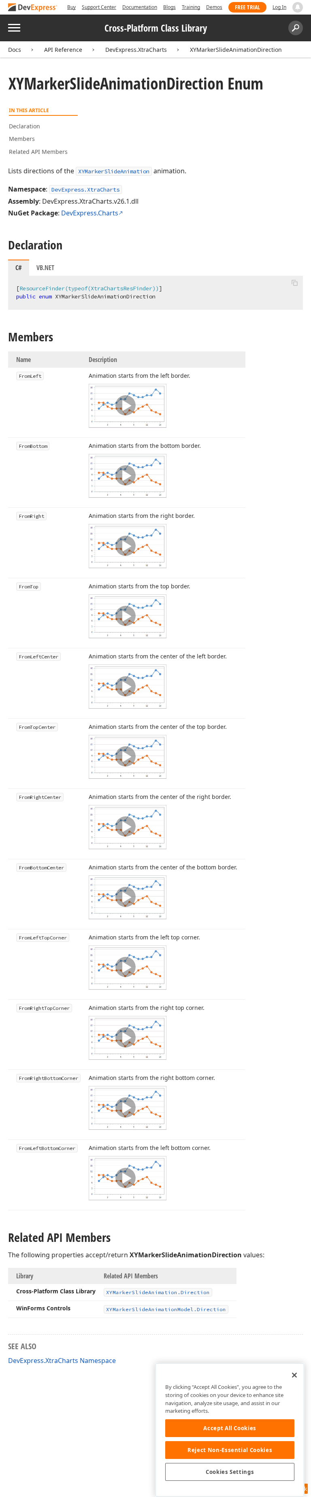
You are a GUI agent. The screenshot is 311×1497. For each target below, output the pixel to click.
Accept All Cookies (229, 1428)
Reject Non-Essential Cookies (229, 1450)
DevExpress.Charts (89, 213)
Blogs (169, 7)
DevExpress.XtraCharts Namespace (62, 1360)
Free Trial (247, 7)
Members (22, 139)
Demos (214, 7)
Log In (279, 7)
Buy (71, 7)
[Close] (294, 1375)
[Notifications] (297, 7)
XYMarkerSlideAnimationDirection (236, 49)
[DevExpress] (33, 8)
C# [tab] (18, 267)
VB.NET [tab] (45, 267)
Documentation (139, 7)
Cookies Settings (230, 1472)
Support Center (99, 7)
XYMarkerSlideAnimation (113, 171)
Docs (14, 49)
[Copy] (294, 283)
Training (191, 7)
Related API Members (38, 151)
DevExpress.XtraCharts (136, 49)
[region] (230, 1430)
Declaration (24, 126)
